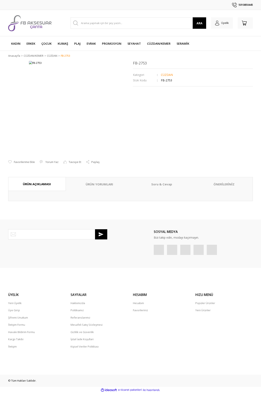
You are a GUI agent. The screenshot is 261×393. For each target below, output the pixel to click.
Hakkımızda (78, 303)
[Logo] (30, 23)
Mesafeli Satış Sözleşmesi (87, 325)
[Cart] (245, 23)
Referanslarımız (80, 317)
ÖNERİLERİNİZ (223, 184)
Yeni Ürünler (203, 310)
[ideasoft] (109, 390)
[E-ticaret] (130, 390)
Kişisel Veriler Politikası (85, 346)
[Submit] (101, 234)
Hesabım (138, 303)
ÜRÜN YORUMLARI (99, 184)
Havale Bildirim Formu (21, 332)
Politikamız (77, 310)
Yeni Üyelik (15, 303)
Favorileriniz (140, 310)
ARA (199, 23)
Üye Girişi (14, 310)
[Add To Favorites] (21, 162)
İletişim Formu (16, 325)
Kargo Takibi (15, 339)
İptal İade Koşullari (82, 339)
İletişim (12, 346)
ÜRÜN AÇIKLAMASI (37, 184)
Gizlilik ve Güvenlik (82, 332)
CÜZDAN (167, 75)
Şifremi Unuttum (18, 317)
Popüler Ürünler (205, 303)
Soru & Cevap (161, 184)
